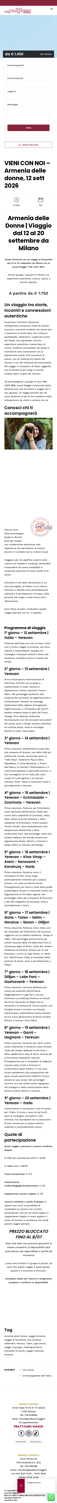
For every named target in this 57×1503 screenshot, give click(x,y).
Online (34, 1482)
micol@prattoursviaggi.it (32, 1419)
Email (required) (15, 78)
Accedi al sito (10, 1500)
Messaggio (12, 104)
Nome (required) (15, 65)
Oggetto (11, 91)
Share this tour (30, 144)
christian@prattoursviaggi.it (32, 1470)
